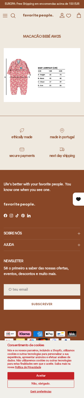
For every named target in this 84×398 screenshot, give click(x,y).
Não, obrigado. (41, 383)
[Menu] (5, 16)
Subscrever (42, 304)
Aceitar (41, 375)
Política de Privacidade (28, 367)
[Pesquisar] (15, 16)
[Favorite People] (38, 15)
